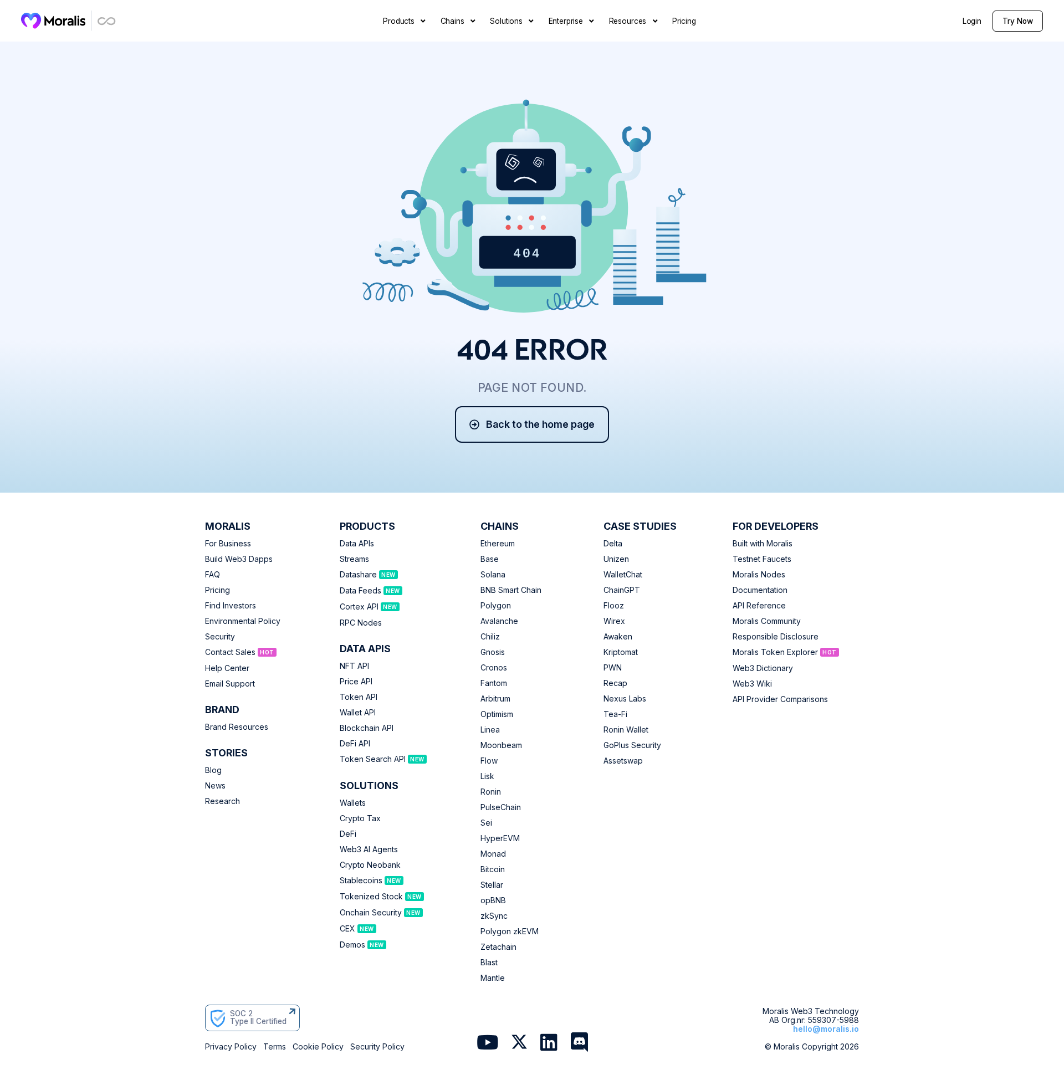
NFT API (354, 666)
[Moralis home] (53, 20)
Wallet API (358, 712)
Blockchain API (366, 728)
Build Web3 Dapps (239, 559)
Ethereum (497, 543)
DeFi (348, 834)
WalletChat (622, 574)
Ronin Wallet (625, 729)
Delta (612, 543)
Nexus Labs (624, 698)
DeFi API (355, 743)
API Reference (759, 605)
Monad (493, 853)
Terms (274, 1046)
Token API (358, 697)
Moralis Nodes (759, 574)
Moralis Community (767, 621)
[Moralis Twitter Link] (519, 1044)
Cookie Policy (318, 1046)
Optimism (496, 714)
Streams (354, 559)
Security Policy (377, 1046)
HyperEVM (500, 838)
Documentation (760, 590)
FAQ (212, 574)
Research (222, 801)
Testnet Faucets (762, 559)
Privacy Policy (231, 1046)
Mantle (492, 978)
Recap (615, 683)
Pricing (217, 590)
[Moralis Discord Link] (579, 1043)
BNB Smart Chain (510, 590)
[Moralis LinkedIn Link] (548, 1043)
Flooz (613, 605)
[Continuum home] (107, 20)
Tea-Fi (615, 714)
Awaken (617, 636)
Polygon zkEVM (509, 931)
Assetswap (623, 760)
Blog (213, 770)
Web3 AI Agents (369, 849)
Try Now (1017, 21)
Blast (489, 962)
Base (489, 559)
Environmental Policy (242, 621)
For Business (228, 543)
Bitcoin (492, 869)
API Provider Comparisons (780, 699)
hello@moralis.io (826, 1028)
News (215, 785)
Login (972, 21)
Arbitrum (495, 698)
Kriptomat (620, 652)
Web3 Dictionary (763, 668)
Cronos (493, 667)
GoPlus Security (632, 745)
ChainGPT (621, 590)
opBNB (493, 900)
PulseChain (500, 807)
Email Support (230, 683)
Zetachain (498, 947)
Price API (356, 681)
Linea (490, 729)
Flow (489, 760)
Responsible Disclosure (776, 636)
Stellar (491, 885)
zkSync (494, 916)
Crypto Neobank (370, 865)
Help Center (227, 668)
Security (220, 636)
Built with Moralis (762, 543)
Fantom (493, 683)
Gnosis (492, 652)
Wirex (614, 621)
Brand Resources (236, 727)
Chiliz (490, 636)
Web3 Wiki (752, 683)
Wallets (353, 803)
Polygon (495, 605)
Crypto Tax (360, 818)
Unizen (616, 559)
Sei (486, 822)
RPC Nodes (361, 622)
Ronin (490, 791)
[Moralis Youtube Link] (487, 1043)
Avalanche (499, 621)
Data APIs (357, 543)
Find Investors (230, 605)
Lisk (487, 776)
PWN (612, 667)
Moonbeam (501, 745)
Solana (492, 574)
